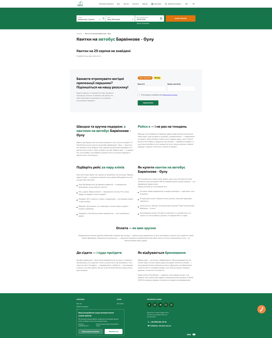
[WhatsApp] (171, 305)
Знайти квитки (181, 18)
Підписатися (148, 103)
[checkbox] (138, 95)
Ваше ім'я (141, 84)
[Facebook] (149, 305)
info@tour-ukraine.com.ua (160, 326)
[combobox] (88, 19)
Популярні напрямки (106, 4)
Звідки (80, 17)
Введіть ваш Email (174, 84)
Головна (79, 33)
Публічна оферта (82, 306)
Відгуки (145, 4)
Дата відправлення (142, 17)
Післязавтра (145, 23)
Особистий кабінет (174, 4)
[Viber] (166, 305)
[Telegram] (160, 305)
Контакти (135, 4)
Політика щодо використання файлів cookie (107, 324)
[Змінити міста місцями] (103, 18)
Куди (108, 17)
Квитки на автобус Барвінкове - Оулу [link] (98, 33)
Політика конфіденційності (83, 324)
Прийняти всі (113, 331)
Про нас (126, 4)
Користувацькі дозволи (90, 331)
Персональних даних (170, 95)
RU (194, 4)
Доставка (157, 4)
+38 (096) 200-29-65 (158, 322)
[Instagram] (154, 305)
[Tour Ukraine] (80, 4)
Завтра (139, 23)
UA (187, 4)
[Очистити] (99, 19)
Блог (118, 4)
